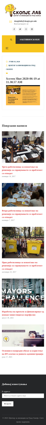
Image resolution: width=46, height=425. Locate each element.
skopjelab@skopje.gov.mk (25, 21)
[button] (23, 95)
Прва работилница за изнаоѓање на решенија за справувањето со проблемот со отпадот (22, 265)
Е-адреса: (6, 391)
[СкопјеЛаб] (23, 10)
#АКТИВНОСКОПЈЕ (30, 39)
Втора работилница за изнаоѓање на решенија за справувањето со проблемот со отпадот (22, 214)
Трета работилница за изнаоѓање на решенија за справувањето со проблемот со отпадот (22, 170)
